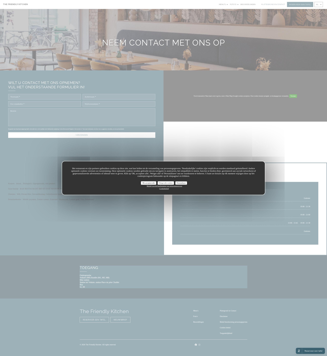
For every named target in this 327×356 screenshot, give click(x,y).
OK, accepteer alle (148, 183)
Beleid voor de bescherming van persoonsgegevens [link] (164, 186)
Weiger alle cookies (166, 183)
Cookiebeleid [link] (164, 189)
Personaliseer (181, 183)
